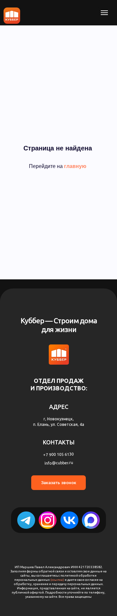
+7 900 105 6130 (58, 454)
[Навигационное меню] (104, 12)
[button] (58, 482)
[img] (91, 520)
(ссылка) (57, 579)
